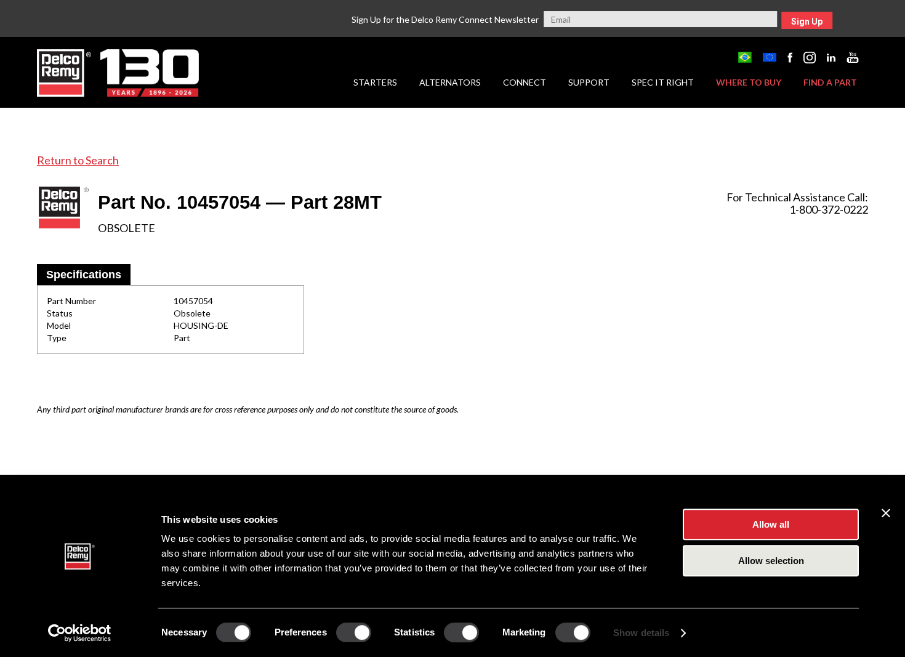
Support (588, 82)
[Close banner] (886, 513)
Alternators (450, 82)
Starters (375, 82)
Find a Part (830, 82)
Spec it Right (663, 82)
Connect (524, 82)
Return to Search (78, 160)
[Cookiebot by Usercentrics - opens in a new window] (80, 633)
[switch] (353, 632)
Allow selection (771, 560)
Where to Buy (748, 82)
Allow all (770, 524)
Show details (641, 632)
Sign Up (807, 21)
